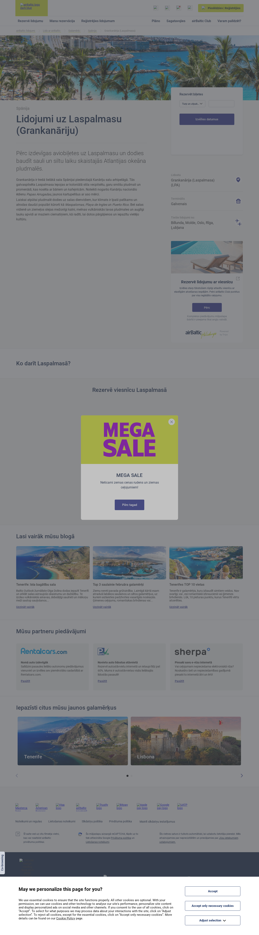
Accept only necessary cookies (213, 906)
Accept (213, 891)
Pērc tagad (129, 505)
